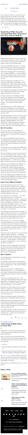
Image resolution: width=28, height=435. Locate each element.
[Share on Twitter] (15, 318)
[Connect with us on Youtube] (21, 414)
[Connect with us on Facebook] (4, 414)
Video (11, 411)
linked (4, 69)
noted (19, 204)
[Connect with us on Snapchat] (14, 416)
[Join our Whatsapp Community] (15, 414)
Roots (7, 330)
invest (23, 363)
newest (16, 73)
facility (13, 197)
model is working (7, 355)
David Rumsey (5, 27)
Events (7, 411)
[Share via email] (25, 318)
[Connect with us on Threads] (24, 414)
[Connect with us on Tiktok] (18, 414)
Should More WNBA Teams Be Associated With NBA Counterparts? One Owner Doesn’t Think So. (14, 34)
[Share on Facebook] (12, 318)
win (19, 117)
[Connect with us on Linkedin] (9, 414)
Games (17, 411)
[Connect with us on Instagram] (12, 414)
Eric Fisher (16, 388)
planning (18, 213)
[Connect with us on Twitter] (7, 414)
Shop (21, 411)
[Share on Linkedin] (18, 318)
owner (8, 209)
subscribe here (21, 426)
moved (12, 220)
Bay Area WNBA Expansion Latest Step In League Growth (19, 374)
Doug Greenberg (17, 400)
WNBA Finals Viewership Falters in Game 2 (18, 398)
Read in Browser (23, 4)
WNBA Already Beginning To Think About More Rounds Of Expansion (19, 385)
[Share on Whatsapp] (22, 318)
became (15, 270)
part (19, 66)
